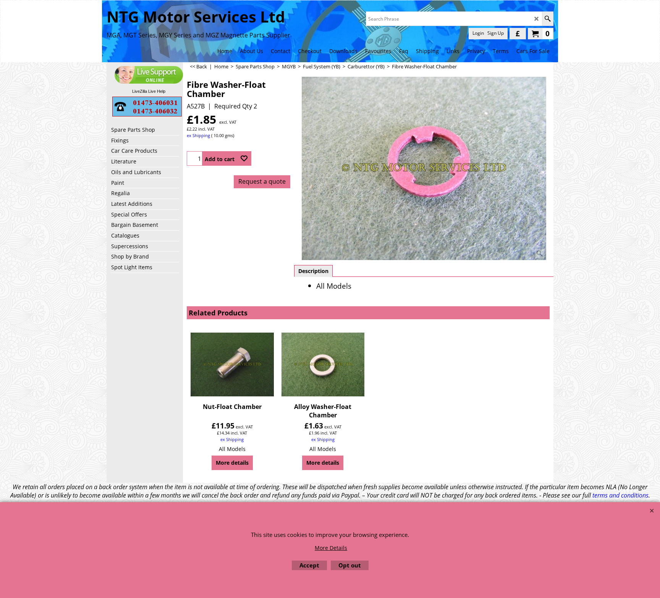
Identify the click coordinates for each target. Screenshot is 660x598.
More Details (331, 547)
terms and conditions (620, 495)
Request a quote (262, 181)
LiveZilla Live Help (148, 91)
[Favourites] (244, 158)
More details (232, 462)
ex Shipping (198, 135)
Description (313, 271)
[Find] (547, 19)
